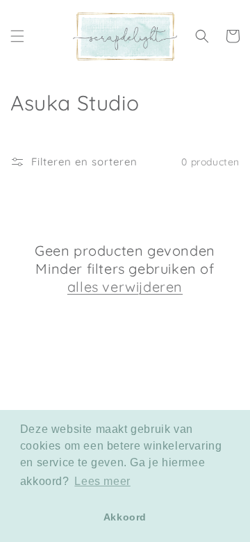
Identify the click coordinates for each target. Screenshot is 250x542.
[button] (17, 36)
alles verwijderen (125, 286)
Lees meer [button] (102, 481)
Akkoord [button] (125, 517)
